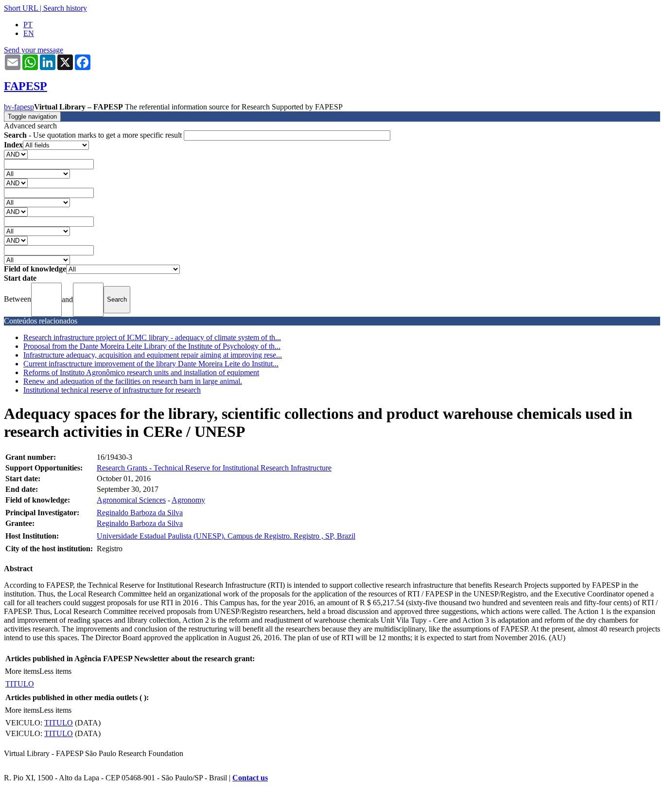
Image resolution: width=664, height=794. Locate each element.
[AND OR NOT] (16, 154)
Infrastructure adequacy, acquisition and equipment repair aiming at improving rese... (152, 355)
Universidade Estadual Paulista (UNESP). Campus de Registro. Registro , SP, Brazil (226, 536)
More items (22, 671)
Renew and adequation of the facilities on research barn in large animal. (132, 381)
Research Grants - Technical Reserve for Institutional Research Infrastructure (214, 468)
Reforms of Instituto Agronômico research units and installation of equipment (141, 372)
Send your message (33, 50)
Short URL (21, 8)
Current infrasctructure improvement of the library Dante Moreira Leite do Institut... (151, 364)
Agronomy (188, 500)
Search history (65, 8)
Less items (55, 671)
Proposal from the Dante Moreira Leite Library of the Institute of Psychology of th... (151, 346)
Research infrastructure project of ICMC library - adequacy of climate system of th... (152, 337)
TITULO (19, 684)
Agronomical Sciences (131, 500)
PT (28, 24)
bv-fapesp (19, 107)
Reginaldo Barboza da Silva (140, 512)
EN (28, 33)
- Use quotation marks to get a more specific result (94, 135)
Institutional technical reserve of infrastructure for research (112, 390)
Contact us (250, 778)
